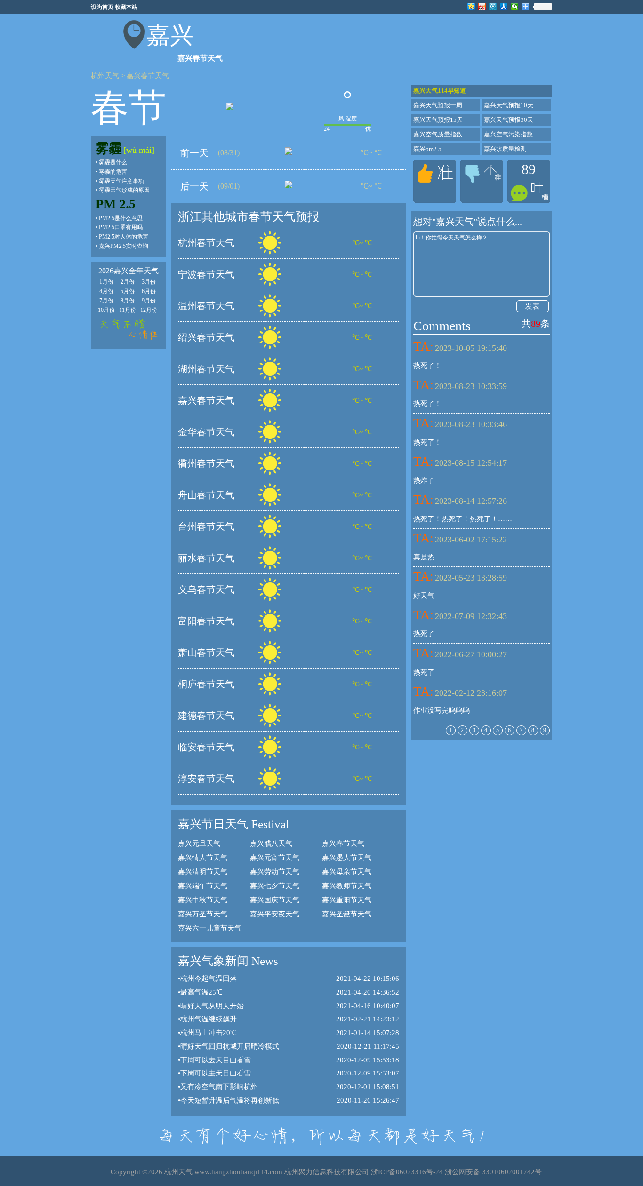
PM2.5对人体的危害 (123, 236)
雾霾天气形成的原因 (124, 190)
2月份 (128, 282)
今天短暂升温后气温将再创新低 (229, 1100)
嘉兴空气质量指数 (437, 134)
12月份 (148, 310)
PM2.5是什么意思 (121, 218)
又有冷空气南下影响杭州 (219, 1086)
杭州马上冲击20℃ (208, 1032)
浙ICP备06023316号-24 (407, 1172)
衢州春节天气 (206, 463)
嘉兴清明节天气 (202, 872)
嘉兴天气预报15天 (438, 119)
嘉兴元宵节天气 (274, 857)
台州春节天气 (206, 526)
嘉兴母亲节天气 (346, 872)
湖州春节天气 (206, 369)
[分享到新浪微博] (482, 6)
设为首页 (102, 7)
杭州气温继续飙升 (208, 1019)
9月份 (149, 300)
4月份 (106, 291)
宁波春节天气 (206, 274)
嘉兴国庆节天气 (274, 900)
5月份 (128, 291)
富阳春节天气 (206, 621)
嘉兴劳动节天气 (274, 872)
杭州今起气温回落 (208, 978)
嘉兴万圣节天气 (202, 914)
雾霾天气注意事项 (121, 181)
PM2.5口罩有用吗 (121, 227)
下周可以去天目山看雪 (215, 1060)
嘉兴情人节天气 (202, 857)
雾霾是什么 (113, 162)
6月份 (149, 291)
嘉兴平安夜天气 (274, 914)
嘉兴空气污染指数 (508, 134)
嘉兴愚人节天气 (346, 857)
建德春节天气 (206, 715)
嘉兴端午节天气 (202, 886)
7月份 (106, 300)
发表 (532, 306)
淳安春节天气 (206, 778)
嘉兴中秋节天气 (202, 900)
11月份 (127, 310)
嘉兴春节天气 (148, 76)
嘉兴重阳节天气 (346, 900)
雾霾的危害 (113, 171)
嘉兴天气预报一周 (437, 105)
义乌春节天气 (206, 589)
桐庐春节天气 (206, 684)
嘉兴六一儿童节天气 (209, 928)
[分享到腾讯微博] (493, 6)
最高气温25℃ (201, 992)
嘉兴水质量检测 (505, 148)
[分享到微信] (515, 6)
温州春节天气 (206, 306)
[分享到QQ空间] (471, 6)
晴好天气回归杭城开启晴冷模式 (229, 1046)
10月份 (106, 310)
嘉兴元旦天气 (199, 843)
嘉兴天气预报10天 (508, 105)
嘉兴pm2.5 (427, 148)
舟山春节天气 (206, 495)
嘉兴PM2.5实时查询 (123, 246)
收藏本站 (126, 7)
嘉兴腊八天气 (271, 843)
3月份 (149, 282)
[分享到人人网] (504, 6)
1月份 (106, 282)
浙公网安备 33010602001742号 (493, 1172)
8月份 (128, 300)
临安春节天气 (206, 747)
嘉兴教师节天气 (346, 886)
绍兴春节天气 (206, 337)
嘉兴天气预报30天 (508, 119)
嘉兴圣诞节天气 (346, 914)
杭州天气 (105, 76)
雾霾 (109, 148)
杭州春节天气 (206, 243)
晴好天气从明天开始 (212, 1006)
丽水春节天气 (206, 558)
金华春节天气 (206, 432)
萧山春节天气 (206, 652)
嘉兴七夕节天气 (274, 886)
